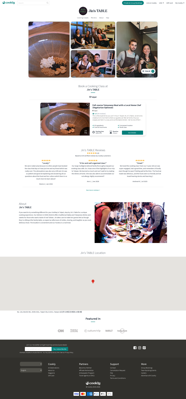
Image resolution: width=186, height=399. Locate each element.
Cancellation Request (117, 370)
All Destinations (53, 368)
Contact (113, 368)
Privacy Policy (69, 352)
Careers (143, 373)
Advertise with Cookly (148, 375)
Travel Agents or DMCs (86, 375)
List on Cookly (151, 3)
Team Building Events (148, 370)
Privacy (112, 375)
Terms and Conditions (118, 378)
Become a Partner (85, 368)
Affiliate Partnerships (86, 370)
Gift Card (169, 3)
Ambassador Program (86, 373)
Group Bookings (146, 368)
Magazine (51, 373)
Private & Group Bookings (133, 3)
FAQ (111, 373)
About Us (51, 370)
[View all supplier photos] (49, 49)
